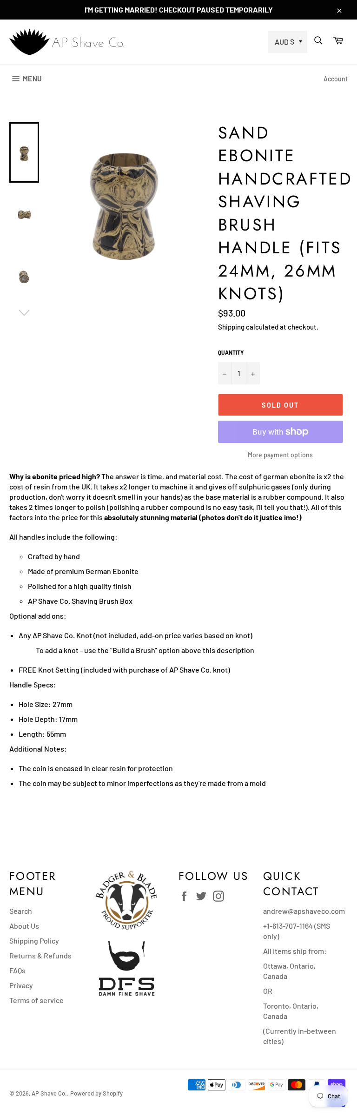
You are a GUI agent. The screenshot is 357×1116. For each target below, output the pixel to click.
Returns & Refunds (40, 955)
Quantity (231, 352)
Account (336, 79)
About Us (24, 925)
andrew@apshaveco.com (304, 910)
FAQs (17, 970)
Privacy (21, 985)
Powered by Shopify (96, 1093)
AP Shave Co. (49, 1093)
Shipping (231, 327)
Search (20, 910)
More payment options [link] (280, 455)
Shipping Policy (34, 940)
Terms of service (36, 1000)
